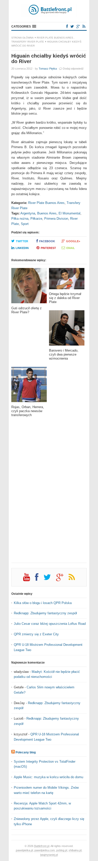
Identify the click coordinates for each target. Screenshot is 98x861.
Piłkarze (36, 218)
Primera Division (56, 218)
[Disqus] (49, 493)
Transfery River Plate (27, 41)
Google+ (73, 241)
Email (70, 247)
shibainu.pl (75, 850)
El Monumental (69, 213)
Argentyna (27, 213)
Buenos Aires (47, 213)
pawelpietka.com (44, 850)
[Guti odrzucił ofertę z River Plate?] (29, 287)
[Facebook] (67, 26)
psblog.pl (61, 850)
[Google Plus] (62, 579)
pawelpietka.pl (24, 850)
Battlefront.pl (41, 845)
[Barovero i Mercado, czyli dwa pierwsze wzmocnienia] (66, 329)
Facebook (47, 241)
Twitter (22, 241)
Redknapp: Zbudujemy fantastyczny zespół (45, 613)
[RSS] (84, 26)
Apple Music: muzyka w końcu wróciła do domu (48, 777)
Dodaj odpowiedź (73, 68)
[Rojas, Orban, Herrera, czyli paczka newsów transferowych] (29, 386)
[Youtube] (29, 579)
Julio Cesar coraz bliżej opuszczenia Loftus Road (50, 624)
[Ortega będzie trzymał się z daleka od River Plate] (66, 280)
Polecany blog (26, 752)
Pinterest (48, 247)
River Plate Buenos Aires (55, 37)
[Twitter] (72, 26)
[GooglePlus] (78, 26)
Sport (25, 224)
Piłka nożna (19, 218)
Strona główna (22, 37)
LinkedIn (22, 247)
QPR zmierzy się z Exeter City (36, 634)
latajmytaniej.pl (49, 854)
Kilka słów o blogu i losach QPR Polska (43, 603)
